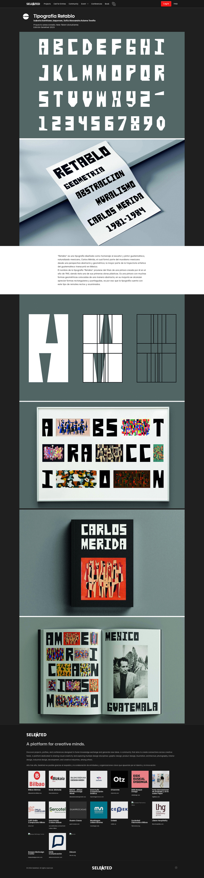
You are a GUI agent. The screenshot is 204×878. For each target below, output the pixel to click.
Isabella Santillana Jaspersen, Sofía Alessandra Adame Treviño (65, 20)
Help (176, 4)
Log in (166, 4)
